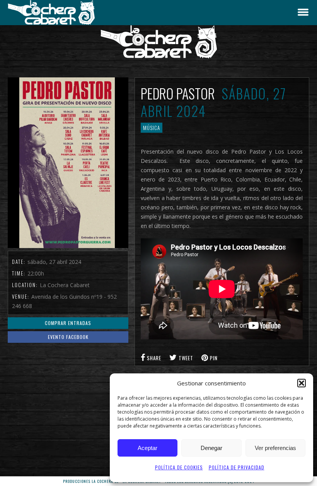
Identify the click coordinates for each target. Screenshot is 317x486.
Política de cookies (179, 467)
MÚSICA (151, 128)
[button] (301, 383)
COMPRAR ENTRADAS (68, 323)
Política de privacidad (236, 467)
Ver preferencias (275, 448)
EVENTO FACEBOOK (68, 337)
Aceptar (147, 448)
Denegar (211, 448)
